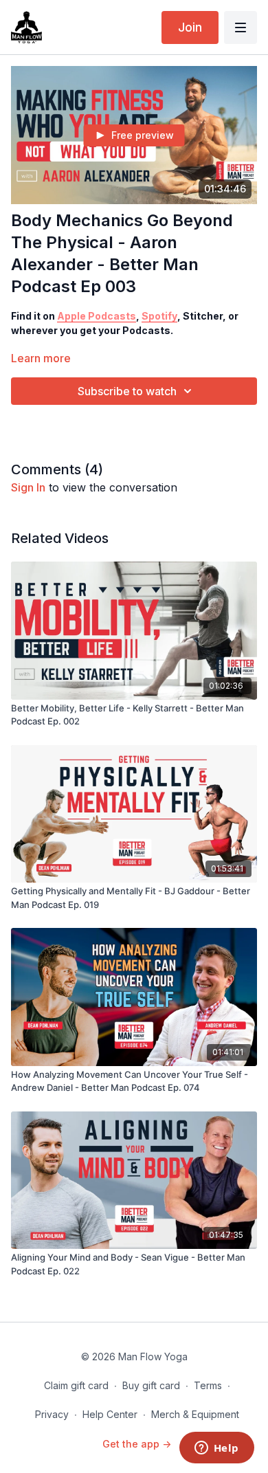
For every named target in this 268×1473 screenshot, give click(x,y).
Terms (208, 1385)
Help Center (109, 1414)
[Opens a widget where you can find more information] (216, 1449)
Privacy (52, 1414)
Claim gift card (76, 1385)
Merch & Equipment (195, 1414)
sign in (28, 487)
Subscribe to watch (127, 391)
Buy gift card (151, 1385)
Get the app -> (136, 1444)
